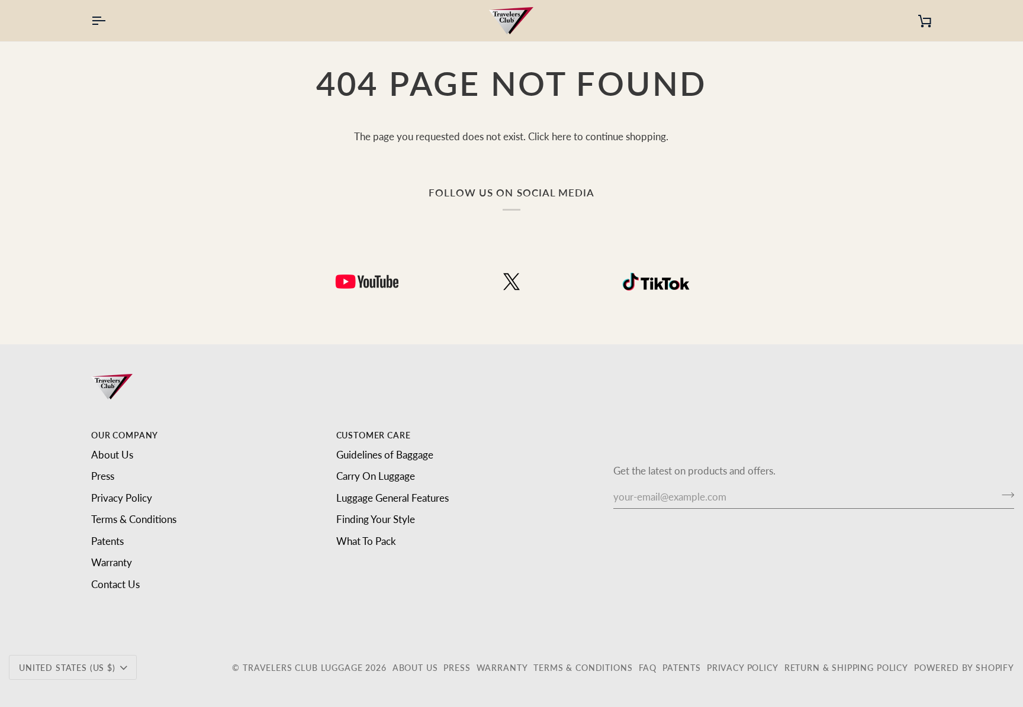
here (561, 136)
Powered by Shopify (964, 668)
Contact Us (115, 584)
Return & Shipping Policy (846, 668)
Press (102, 476)
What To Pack (366, 541)
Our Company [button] (124, 435)
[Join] (1004, 495)
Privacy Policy (121, 498)
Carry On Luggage (375, 476)
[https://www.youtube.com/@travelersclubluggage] (367, 281)
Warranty (111, 562)
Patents (107, 541)
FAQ (648, 668)
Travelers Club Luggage (302, 668)
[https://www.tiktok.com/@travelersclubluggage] (656, 281)
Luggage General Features (392, 498)
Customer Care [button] (373, 435)
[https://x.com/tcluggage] (511, 281)
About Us (112, 454)
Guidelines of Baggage (384, 454)
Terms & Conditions (133, 519)
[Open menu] (109, 20)
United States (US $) (67, 668)
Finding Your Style (375, 519)
